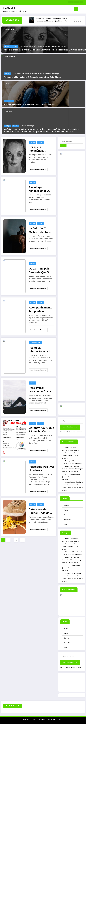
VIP (65, 524)
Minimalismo (47, 73)
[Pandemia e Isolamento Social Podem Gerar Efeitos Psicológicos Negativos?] (14, 396)
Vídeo (15, 46)
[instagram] (78, 2)
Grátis (66, 510)
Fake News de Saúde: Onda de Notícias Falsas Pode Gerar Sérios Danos (40, 511)
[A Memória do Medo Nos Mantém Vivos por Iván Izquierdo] (35, 94)
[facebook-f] (72, 2)
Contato (66, 505)
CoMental (9, 8)
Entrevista (9, 101)
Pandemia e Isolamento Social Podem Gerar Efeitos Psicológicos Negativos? (40, 389)
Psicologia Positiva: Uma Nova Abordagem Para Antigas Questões (41, 468)
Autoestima (32, 46)
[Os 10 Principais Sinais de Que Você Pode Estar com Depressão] (14, 276)
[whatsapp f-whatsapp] (69, 2)
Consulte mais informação (38, 169)
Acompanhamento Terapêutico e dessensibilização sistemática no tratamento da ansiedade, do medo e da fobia (40, 309)
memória (20, 101)
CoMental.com (10, 29)
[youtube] (81, 2)
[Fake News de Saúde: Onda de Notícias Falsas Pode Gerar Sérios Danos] (14, 517)
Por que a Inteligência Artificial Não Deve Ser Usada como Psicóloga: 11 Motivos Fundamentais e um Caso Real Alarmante (41, 148)
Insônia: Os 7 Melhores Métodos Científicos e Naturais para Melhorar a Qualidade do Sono (43, 19)
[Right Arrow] (79, 20)
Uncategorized (35, 342)
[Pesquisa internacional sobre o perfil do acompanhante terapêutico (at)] (14, 356)
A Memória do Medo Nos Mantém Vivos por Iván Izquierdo (30, 104)
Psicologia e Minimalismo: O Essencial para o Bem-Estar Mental (32, 77)
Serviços (66, 515)
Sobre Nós (67, 519)
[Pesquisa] (80, 9)
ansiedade (24, 46)
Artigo (7, 46)
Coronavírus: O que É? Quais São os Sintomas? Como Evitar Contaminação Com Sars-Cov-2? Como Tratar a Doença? (41, 429)
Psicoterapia (62, 46)
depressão (40, 46)
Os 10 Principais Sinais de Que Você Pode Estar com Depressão (41, 270)
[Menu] (76, 9)
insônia (47, 46)
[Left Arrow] (75, 20)
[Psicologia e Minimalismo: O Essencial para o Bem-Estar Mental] (14, 196)
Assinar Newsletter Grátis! (70, 427)
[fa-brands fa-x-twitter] (75, 2)
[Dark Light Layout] (83, 9)
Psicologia (54, 46)
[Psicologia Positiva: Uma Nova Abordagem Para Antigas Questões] (14, 477)
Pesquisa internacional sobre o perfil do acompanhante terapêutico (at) (41, 349)
